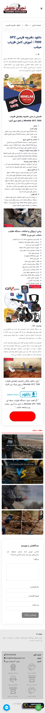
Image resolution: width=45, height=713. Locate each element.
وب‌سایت (35, 605)
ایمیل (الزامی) (34, 596)
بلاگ (26, 25)
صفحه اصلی (36, 25)
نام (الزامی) (34, 587)
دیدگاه (36, 559)
